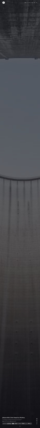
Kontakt (32, 2)
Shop (28, 2)
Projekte (26, 2)
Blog (34, 2)
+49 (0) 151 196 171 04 (6, 421)
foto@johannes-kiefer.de (13, 421)
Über (29, 2)
